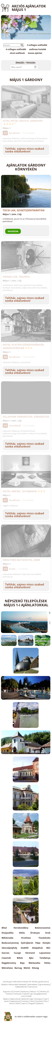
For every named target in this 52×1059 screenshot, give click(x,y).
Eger (31, 999)
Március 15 (34, 991)
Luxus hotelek (26, 996)
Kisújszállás (8, 932)
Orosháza (26, 937)
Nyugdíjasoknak (40, 994)
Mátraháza (7, 968)
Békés (20, 958)
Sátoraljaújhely (9, 947)
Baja (22, 963)
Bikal (4, 927)
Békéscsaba (7, 937)
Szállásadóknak (21, 987)
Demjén (46, 942)
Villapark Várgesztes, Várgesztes (26, 416)
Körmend (30, 952)
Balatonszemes (42, 927)
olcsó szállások (17, 53)
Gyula (6, 1001)
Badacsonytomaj (10, 942)
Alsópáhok (37, 947)
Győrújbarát (27, 942)
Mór (48, 947)
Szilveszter (18, 994)
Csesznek (6, 958)
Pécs (46, 1001)
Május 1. (7, 128)
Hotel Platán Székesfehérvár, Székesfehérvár (23, 346)
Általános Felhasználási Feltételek (13, 984)
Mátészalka (34, 963)
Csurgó (17, 952)
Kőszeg (35, 968)
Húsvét (17, 991)
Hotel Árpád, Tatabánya (20, 491)
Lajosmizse (44, 952)
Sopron (24, 1003)
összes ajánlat (35, 53)
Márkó (27, 968)
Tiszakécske (44, 937)
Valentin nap (28, 994)
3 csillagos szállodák (37, 45)
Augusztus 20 (8, 991)
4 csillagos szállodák (16, 49)
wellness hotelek (37, 49)
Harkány (25, 1001)
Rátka (47, 963)
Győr (46, 999)
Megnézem (13, 231)
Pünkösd (9, 994)
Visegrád (31, 1003)
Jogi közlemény (44, 984)
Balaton (6, 999)
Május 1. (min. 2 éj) (12, 214)
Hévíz (32, 1001)
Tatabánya (45, 958)
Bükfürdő (25, 999)
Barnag (18, 968)
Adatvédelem (32, 984)
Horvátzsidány (21, 927)
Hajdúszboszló (15, 1001)
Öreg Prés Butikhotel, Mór (21, 560)
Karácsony (25, 991)
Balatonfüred (15, 999)
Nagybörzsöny (9, 963)
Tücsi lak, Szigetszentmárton (23, 210)
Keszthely (39, 1001)
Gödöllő (25, 947)
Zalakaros (39, 1003)
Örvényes (35, 932)
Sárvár (11, 1003)
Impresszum (32, 987)
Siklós (22, 932)
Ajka (31, 958)
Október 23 (44, 991)
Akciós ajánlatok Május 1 (29, 8)
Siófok (17, 1003)
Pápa (37, 942)
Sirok (47, 932)
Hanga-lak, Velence (16, 276)
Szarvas (5, 952)
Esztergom (39, 999)
